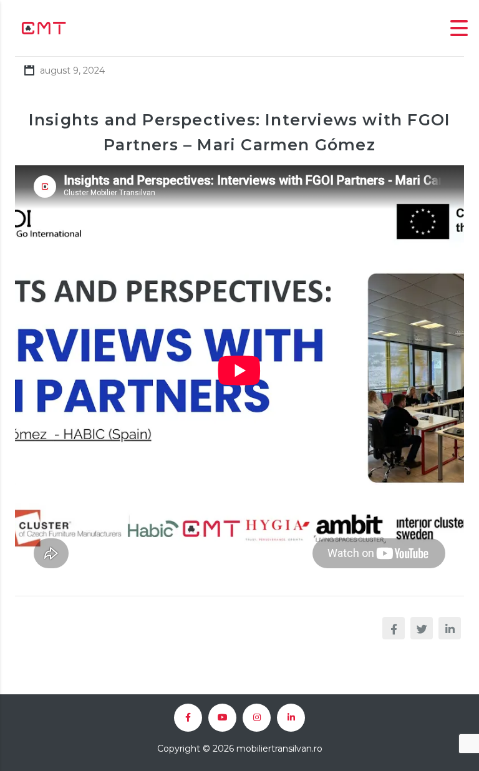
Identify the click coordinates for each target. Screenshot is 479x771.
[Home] (44, 27)
